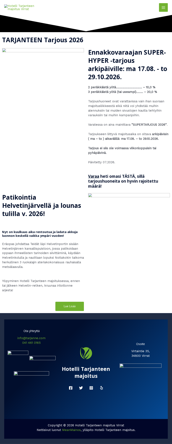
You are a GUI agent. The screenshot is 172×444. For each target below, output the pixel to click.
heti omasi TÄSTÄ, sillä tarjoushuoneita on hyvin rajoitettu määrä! (123, 181)
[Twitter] (81, 388)
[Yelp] (101, 388)
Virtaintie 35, (140, 351)
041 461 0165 (31, 343)
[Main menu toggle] (163, 7)
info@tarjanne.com (31, 338)
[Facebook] (71, 388)
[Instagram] (91, 388)
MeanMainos (71, 430)
